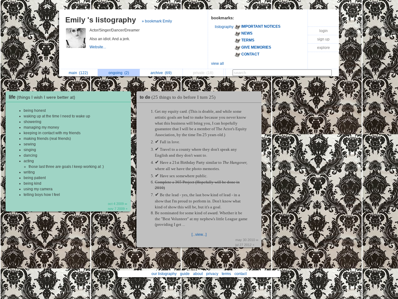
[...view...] (199, 234)
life (42, 97)
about (198, 274)
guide (185, 274)
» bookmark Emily (157, 21)
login (323, 31)
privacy (212, 274)
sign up (323, 39)
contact (240, 274)
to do (177, 97)
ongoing (119, 73)
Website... (98, 47)
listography (224, 27)
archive (161, 73)
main (78, 73)
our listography (164, 274)
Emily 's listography (100, 20)
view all (217, 63)
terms (226, 274)
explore (323, 47)
